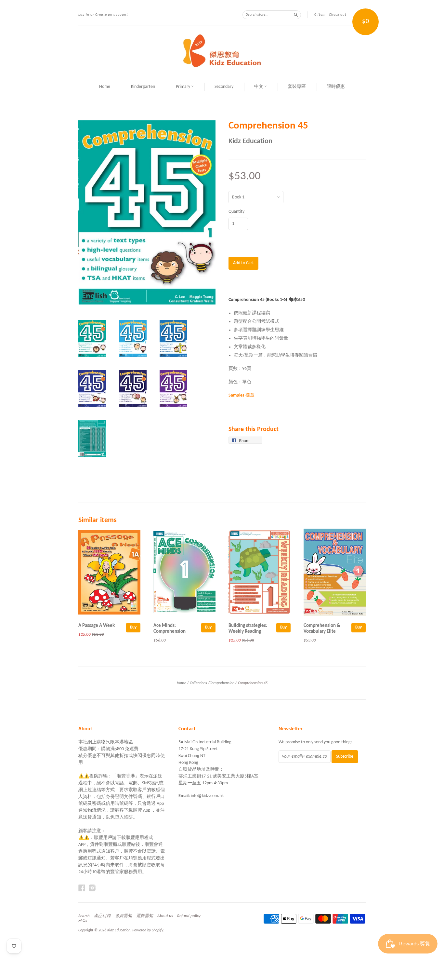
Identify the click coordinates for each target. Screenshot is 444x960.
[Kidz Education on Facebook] (81, 888)
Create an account (111, 15)
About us (165, 916)
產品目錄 (102, 916)
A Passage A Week (96, 625)
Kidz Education (250, 141)
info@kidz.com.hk (207, 795)
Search (84, 916)
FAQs (82, 920)
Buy (133, 627)
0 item (320, 15)
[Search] (296, 15)
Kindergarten (143, 86)
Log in (83, 15)
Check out (337, 15)
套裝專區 (297, 86)
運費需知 (144, 916)
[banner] (222, 51)
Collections (198, 683)
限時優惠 (336, 86)
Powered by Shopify (147, 930)
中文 (259, 86)
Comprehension (222, 683)
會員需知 (123, 916)
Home (104, 86)
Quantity (236, 212)
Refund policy (189, 916)
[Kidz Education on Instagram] (92, 888)
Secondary (224, 86)
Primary (183, 86)
